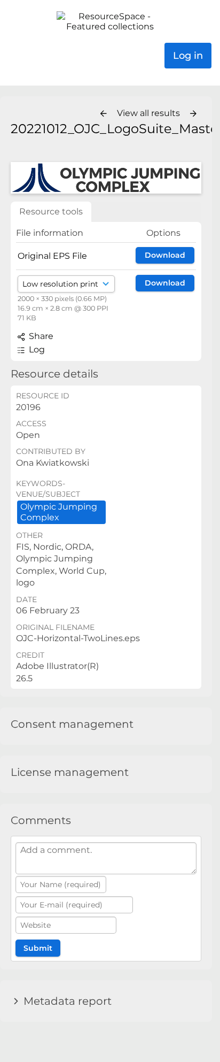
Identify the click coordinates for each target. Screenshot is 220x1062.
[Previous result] (104, 114)
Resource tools (51, 211)
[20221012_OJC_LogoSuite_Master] (106, 178)
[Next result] (193, 114)
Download (165, 255)
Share (40, 336)
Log (36, 349)
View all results (149, 113)
